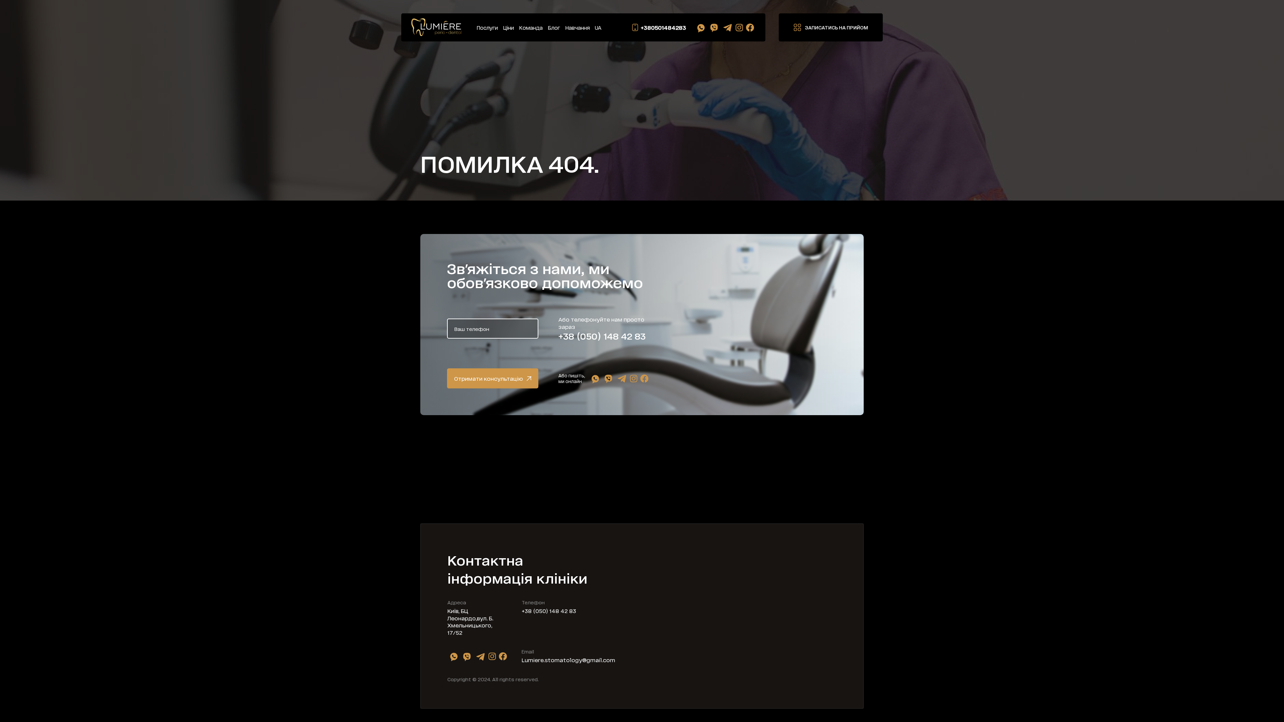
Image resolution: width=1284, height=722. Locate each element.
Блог (554, 27)
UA (598, 27)
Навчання (577, 27)
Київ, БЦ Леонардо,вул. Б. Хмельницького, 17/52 (470, 621)
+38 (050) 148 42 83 (602, 335)
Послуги (487, 27)
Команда (531, 27)
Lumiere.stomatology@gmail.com (568, 659)
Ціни (508, 27)
